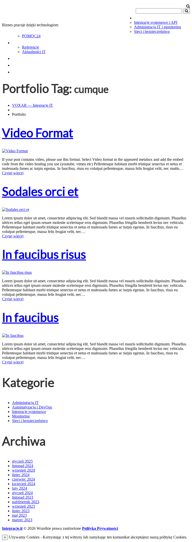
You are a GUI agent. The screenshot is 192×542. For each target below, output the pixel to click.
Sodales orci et (40, 191)
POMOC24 (31, 36)
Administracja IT (25, 402)
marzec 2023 (22, 520)
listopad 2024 (22, 466)
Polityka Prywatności (100, 528)
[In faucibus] (13, 335)
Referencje (30, 47)
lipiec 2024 (21, 475)
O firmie (24, 64)
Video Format (37, 132)
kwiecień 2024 (23, 484)
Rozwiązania (30, 42)
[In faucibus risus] (17, 272)
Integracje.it (12, 528)
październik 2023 (25, 502)
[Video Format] (15, 151)
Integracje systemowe (29, 412)
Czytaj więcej (13, 173)
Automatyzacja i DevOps (32, 407)
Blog (18, 57)
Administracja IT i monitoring (157, 27)
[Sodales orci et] (15, 209)
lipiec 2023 (21, 511)
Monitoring (21, 416)
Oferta (144, 17)
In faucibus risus (44, 254)
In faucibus (30, 317)
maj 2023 (19, 515)
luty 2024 (19, 488)
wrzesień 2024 (23, 470)
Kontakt (24, 71)
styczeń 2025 (22, 461)
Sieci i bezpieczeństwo (152, 31)
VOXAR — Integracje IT (32, 105)
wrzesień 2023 (23, 506)
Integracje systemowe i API (155, 22)
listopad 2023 (22, 497)
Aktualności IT (34, 52)
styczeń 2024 (22, 493)
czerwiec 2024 (23, 479)
